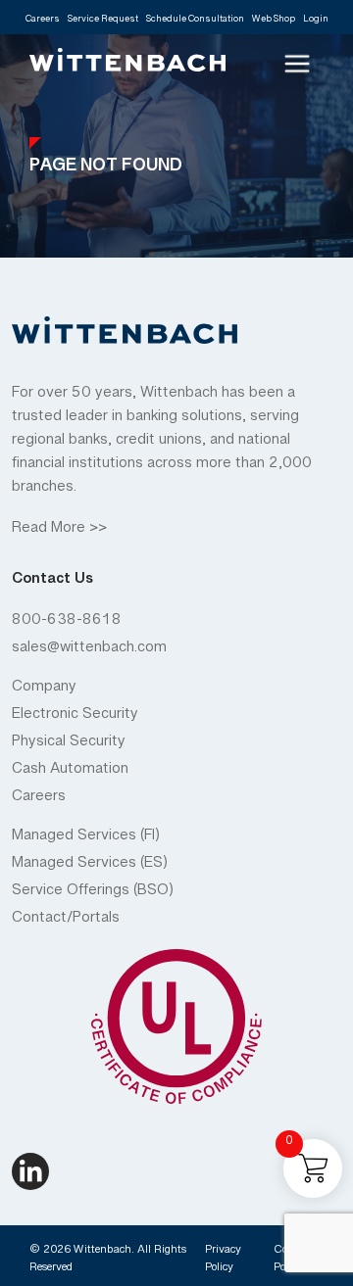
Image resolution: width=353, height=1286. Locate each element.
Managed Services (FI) (86, 839)
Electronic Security (75, 718)
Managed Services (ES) (90, 867)
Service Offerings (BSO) (93, 894)
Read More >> (59, 532)
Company (44, 690)
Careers (42, 21)
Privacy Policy (223, 1261)
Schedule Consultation (195, 21)
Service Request (103, 21)
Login (315, 21)
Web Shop (273, 21)
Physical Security (69, 745)
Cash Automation (70, 772)
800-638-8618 (67, 624)
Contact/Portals (66, 921)
